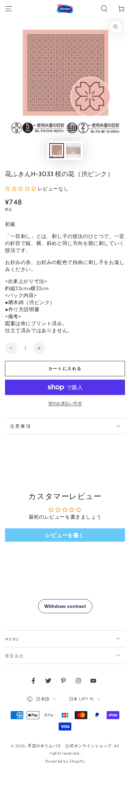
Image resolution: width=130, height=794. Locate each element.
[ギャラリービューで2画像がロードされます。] (73, 150)
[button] (104, 8)
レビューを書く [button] (65, 535)
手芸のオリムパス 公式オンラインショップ (70, 745)
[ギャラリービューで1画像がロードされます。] (56, 150)
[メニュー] (8, 8)
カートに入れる (65, 368)
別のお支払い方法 (65, 403)
